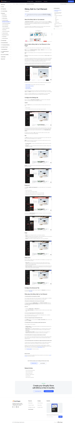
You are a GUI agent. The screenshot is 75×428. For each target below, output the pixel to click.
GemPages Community (31, 407)
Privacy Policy (39, 405)
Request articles (34, 363)
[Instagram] (16, 407)
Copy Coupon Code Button (5, 31)
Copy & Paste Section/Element (6, 23)
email (50, 355)
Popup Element (4, 29)
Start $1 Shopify (30, 409)
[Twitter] (14, 407)
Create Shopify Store (38, 1)
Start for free (71, 1)
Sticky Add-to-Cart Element (5, 21)
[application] (38, 35)
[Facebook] (12, 407)
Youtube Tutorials (31, 405)
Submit (60, 416)
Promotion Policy (40, 407)
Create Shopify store (38, 391)
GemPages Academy (30, 1)
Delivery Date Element (5, 26)
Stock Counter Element (29, 371)
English (46, 1)
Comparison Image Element (30, 374)
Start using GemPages (48, 391)
